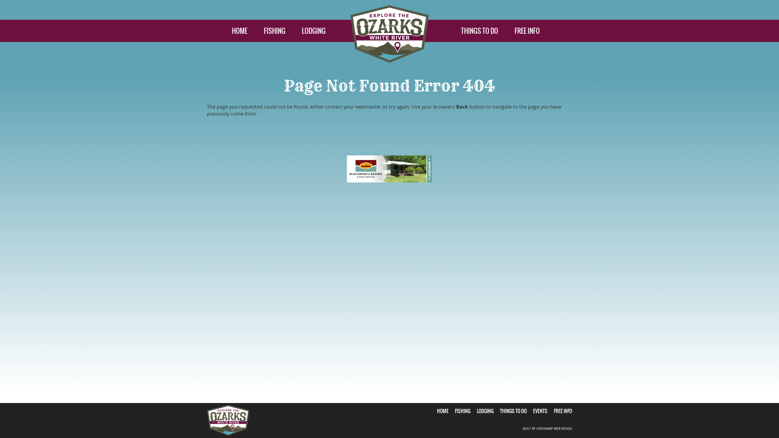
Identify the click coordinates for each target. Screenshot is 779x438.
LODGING (314, 31)
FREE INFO (527, 31)
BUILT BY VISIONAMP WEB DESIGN (547, 429)
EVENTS (540, 411)
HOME (239, 31)
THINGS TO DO (479, 31)
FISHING (274, 31)
